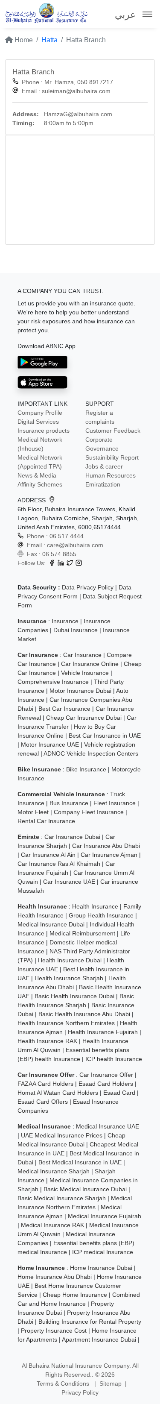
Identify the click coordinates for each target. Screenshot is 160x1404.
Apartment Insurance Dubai (99, 1339)
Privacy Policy (80, 1392)
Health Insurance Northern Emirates (66, 1023)
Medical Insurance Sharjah (53, 1171)
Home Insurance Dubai (101, 1267)
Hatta (49, 40)
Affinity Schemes (39, 484)
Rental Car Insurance (46, 821)
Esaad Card (119, 1092)
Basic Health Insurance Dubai (74, 996)
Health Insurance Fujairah (103, 1032)
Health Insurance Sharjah (69, 978)
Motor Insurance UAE (50, 744)
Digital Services (38, 421)
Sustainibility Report (112, 457)
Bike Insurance (86, 769)
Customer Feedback (112, 430)
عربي (125, 15)
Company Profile (39, 412)
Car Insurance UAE (69, 881)
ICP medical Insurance (102, 1252)
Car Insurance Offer (106, 1074)
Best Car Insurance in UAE (105, 735)
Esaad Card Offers (42, 1101)
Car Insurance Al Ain (48, 854)
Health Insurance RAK (47, 1041)
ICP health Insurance (113, 1058)
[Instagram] (78, 563)
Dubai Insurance (75, 630)
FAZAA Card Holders (45, 1083)
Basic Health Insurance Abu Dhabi (84, 1014)
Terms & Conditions (64, 1383)
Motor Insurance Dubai (80, 690)
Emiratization (102, 484)
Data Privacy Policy (87, 587)
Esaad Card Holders (106, 1083)
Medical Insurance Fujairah (104, 1216)
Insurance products (43, 430)
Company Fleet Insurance (89, 812)
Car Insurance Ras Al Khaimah (58, 863)
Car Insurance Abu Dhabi (106, 845)
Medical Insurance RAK (52, 1225)
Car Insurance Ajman (109, 854)
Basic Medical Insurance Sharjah (61, 1198)
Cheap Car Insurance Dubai (84, 717)
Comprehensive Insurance (53, 681)
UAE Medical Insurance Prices (61, 1135)
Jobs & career (104, 466)
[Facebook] (51, 563)
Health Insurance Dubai (70, 960)
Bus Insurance (68, 803)
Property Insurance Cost (54, 1330)
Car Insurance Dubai (72, 836)
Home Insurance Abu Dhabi (54, 1276)
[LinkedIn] (60, 563)
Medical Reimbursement (82, 933)
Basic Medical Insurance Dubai (85, 1189)
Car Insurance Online (90, 663)
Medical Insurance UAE (107, 1126)
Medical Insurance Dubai (50, 924)
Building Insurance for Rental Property (89, 1321)
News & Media (36, 475)
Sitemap (110, 1383)
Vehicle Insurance (85, 672)
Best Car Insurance (64, 708)
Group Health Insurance (101, 915)
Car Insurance (82, 654)
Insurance (65, 621)
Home (23, 40)
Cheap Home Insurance (75, 1294)
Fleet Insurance (114, 803)
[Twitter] (69, 563)
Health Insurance (95, 906)
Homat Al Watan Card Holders (57, 1092)
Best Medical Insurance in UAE (80, 1162)
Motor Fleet (33, 812)
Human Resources (110, 475)
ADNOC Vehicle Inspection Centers (91, 753)
